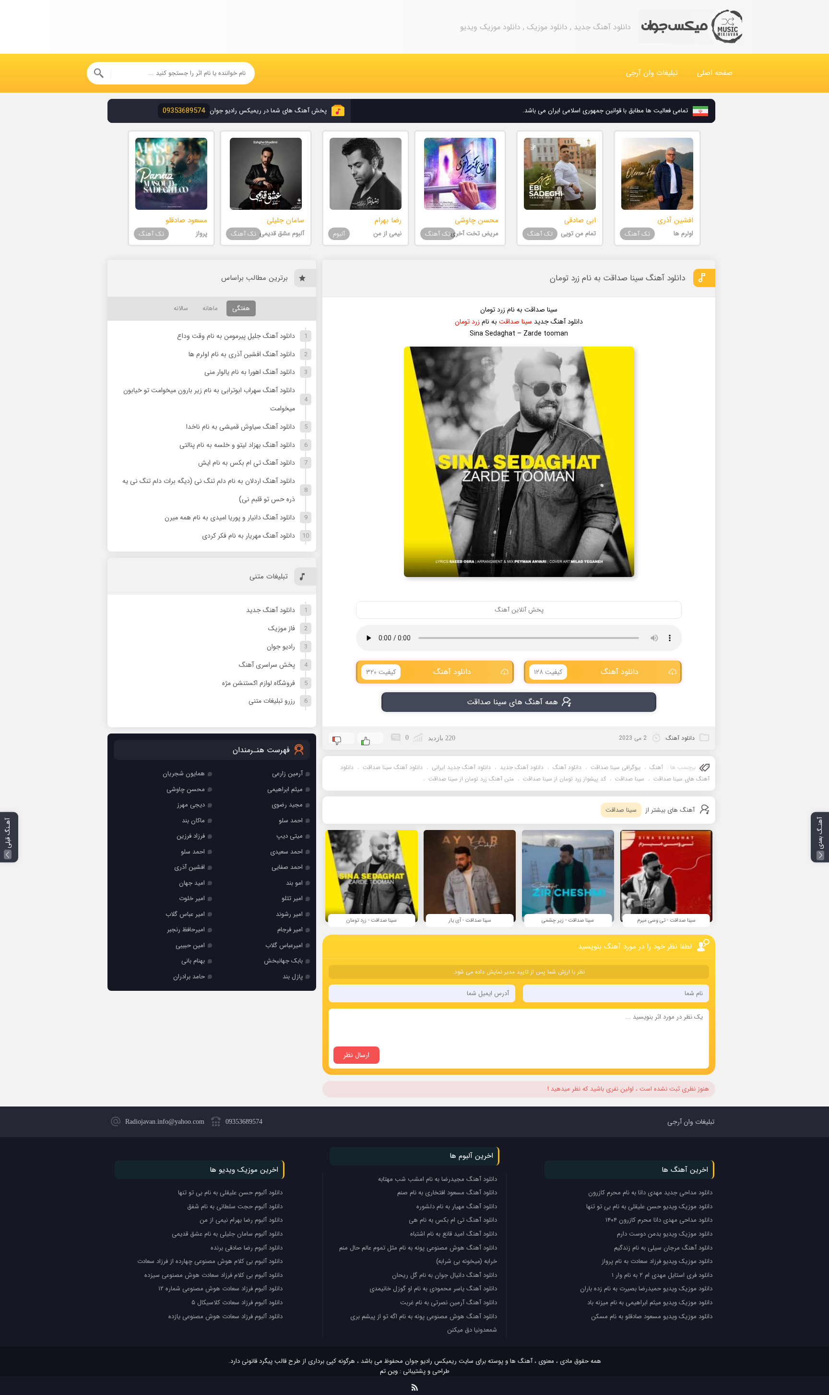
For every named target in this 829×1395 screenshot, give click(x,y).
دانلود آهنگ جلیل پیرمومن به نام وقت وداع (236, 336)
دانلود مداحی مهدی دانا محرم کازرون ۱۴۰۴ (658, 1220)
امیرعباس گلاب (284, 945)
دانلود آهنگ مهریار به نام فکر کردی (248, 535)
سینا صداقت (629, 778)
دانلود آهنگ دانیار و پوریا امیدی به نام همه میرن (230, 517)
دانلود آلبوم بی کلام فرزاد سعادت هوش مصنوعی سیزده (213, 1275)
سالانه (181, 308)
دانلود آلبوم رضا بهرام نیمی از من (241, 1220)
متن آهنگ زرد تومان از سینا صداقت (471, 778)
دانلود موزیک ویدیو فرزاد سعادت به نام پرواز (657, 1261)
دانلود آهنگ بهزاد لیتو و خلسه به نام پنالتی (237, 445)
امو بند (294, 883)
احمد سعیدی (286, 852)
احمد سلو (291, 821)
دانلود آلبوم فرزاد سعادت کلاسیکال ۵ (237, 1303)
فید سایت (415, 1386)
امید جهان (192, 883)
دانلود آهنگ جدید (522, 767)
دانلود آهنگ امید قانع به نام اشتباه (453, 1234)
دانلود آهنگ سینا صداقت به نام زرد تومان (617, 278)
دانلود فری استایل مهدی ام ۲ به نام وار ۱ (662, 1275)
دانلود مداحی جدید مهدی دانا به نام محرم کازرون (650, 1193)
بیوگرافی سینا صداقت (615, 767)
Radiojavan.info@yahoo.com (164, 1121)
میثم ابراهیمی (285, 789)
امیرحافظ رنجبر (186, 930)
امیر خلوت (192, 898)
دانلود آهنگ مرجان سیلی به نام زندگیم (663, 1248)
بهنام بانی (193, 961)
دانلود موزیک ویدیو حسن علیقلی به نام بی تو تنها (649, 1207)
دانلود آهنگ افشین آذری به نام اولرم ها (242, 354)
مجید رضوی (287, 805)
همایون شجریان (184, 774)
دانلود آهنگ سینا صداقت (393, 767)
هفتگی (241, 308)
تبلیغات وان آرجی (652, 73)
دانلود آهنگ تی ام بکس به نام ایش (246, 462)
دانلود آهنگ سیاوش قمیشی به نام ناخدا (240, 426)
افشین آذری (189, 867)
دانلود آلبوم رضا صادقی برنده (247, 1248)
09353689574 (243, 1121)
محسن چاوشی (185, 789)
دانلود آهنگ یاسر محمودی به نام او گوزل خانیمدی (433, 1289)
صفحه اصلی (715, 73)
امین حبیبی (190, 945)
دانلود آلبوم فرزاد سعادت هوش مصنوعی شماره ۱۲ (220, 1289)
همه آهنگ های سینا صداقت (512, 702)
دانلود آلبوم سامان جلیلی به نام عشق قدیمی (227, 1234)
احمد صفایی (287, 867)
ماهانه (210, 308)
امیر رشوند (289, 914)
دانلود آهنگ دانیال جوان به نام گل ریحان (444, 1275)
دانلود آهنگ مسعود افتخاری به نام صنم (447, 1193)
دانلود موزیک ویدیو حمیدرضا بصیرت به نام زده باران (646, 1289)
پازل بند (293, 977)
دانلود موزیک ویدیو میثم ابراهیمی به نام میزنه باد (649, 1303)
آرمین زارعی (287, 774)
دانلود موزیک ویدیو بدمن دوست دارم (664, 1234)
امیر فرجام (290, 930)
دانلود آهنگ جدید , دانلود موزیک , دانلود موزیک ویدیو (690, 27)
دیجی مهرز (191, 805)
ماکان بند (193, 821)
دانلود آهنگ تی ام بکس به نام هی (453, 1220)
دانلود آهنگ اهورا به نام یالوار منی (249, 372)
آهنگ (656, 767)
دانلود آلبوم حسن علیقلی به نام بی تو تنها (230, 1193)
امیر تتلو (292, 898)
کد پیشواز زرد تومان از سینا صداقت (564, 778)
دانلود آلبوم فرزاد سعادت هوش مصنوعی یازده (225, 1316)
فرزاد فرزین (191, 836)
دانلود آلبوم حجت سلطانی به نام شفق (235, 1207)
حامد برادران (189, 977)
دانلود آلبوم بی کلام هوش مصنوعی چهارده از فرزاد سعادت (210, 1261)
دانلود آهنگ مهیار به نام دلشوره (456, 1207)
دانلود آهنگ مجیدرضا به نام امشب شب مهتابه (437, 1179)
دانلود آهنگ (586, 672)
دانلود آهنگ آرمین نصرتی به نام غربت (448, 1303)
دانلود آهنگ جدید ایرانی (461, 767)
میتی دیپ (289, 836)
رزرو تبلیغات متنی (272, 701)
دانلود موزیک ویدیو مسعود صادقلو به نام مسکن (651, 1316)
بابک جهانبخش (283, 961)
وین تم (389, 1371)
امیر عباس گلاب (185, 914)
